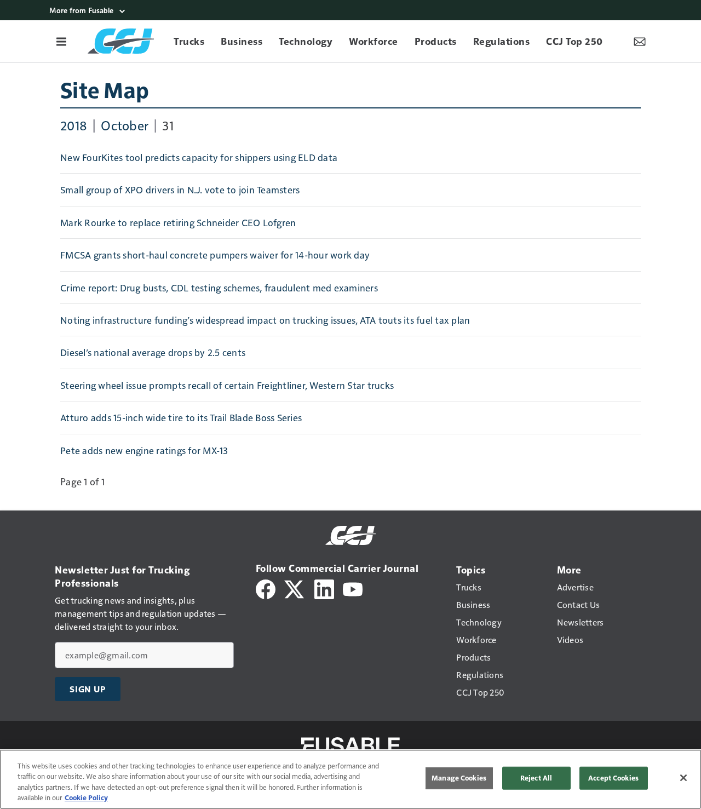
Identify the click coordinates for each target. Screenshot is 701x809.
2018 (73, 125)
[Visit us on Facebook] (265, 588)
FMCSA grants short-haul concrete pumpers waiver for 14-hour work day (215, 255)
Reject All (536, 777)
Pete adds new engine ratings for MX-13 (144, 450)
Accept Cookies (613, 777)
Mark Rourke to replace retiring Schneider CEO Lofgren (178, 222)
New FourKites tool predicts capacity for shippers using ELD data (198, 157)
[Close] (683, 778)
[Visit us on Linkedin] (324, 588)
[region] (350, 779)
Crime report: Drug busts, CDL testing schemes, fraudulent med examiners (219, 288)
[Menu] (61, 41)
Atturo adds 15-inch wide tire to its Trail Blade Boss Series (181, 417)
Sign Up (88, 689)
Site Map (104, 89)
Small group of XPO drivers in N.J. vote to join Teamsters (180, 189)
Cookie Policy (86, 797)
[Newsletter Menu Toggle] (639, 41)
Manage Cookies (459, 777)
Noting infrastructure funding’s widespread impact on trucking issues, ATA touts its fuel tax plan (265, 320)
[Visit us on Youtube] (353, 588)
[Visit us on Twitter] (295, 588)
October (124, 125)
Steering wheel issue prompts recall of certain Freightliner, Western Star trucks (227, 385)
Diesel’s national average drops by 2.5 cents (152, 352)
